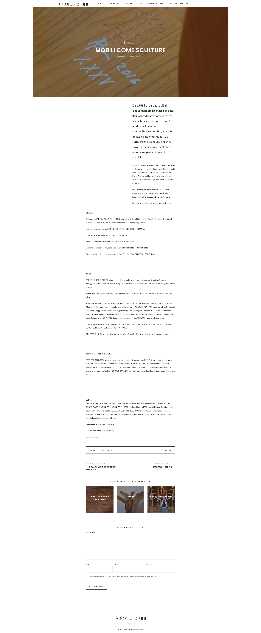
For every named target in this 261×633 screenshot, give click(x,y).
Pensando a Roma (161, 496)
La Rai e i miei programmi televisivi (101, 468)
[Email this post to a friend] (169, 450)
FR (187, 4)
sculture (96, 437)
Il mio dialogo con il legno (100, 498)
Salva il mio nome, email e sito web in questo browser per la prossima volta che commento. (123, 576)
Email (117, 564)
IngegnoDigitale (137, 629)
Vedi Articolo (99, 504)
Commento (90, 533)
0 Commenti (134, 56)
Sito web (148, 564)
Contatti (172, 4)
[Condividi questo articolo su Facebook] (162, 450)
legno (89, 437)
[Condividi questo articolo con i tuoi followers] (166, 450)
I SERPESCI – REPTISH (162, 467)
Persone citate (154, 4)
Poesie (101, 4)
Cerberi (130, 496)
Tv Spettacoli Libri (132, 4)
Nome (88, 564)
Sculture (113, 4)
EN (181, 4)
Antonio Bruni (72, 4)
